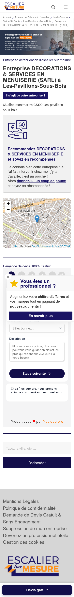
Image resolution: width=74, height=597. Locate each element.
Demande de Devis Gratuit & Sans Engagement (32, 518)
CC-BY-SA (65, 246)
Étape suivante (34, 373)
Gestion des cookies (23, 542)
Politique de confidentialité (29, 508)
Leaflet (15, 246)
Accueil (7, 17)
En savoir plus (40, 315)
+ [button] (8, 203)
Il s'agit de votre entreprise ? (25, 95)
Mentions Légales (21, 501)
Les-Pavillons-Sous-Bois (37, 21)
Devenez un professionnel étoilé (35, 535)
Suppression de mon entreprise (35, 528)
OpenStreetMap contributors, (46, 246)
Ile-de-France (60, 17)
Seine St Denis (11, 21)
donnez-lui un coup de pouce (41, 180)
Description (17, 338)
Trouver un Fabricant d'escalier (32, 17)
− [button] (8, 209)
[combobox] (35, 328)
